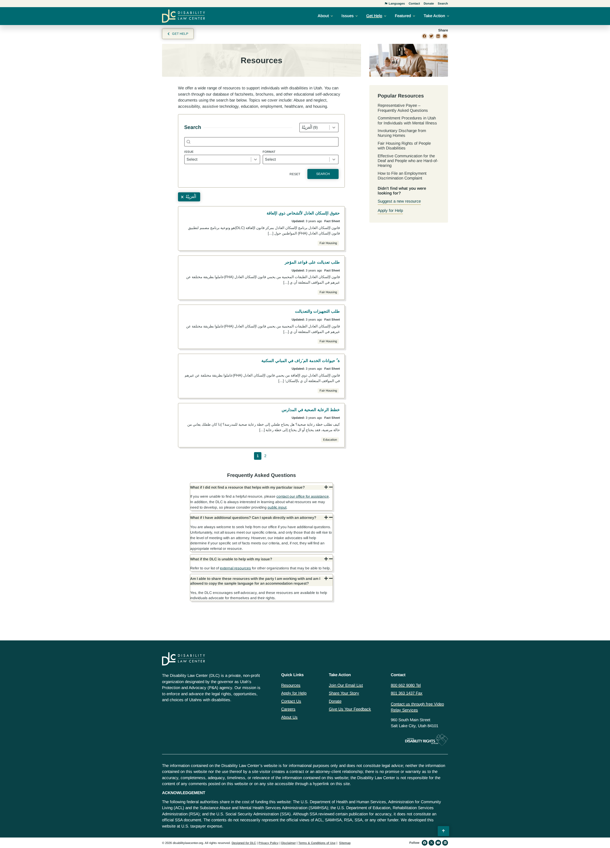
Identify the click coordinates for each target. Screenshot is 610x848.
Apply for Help (390, 210)
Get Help (374, 16)
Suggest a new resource (399, 201)
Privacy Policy (269, 843)
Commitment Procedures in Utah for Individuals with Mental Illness (407, 120)
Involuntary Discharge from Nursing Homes (402, 133)
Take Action (434, 16)
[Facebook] (424, 843)
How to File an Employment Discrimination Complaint (402, 175)
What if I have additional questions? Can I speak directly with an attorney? (253, 518)
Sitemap (345, 843)
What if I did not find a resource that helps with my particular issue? (247, 487)
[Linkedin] (445, 843)
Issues (347, 16)
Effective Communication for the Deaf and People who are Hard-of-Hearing (408, 161)
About (323, 16)
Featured (403, 16)
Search (323, 174)
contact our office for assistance (302, 496)
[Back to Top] (443, 831)
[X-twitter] (431, 843)
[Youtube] (438, 843)
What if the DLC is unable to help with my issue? (231, 559)
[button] (424, 36)
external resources (235, 568)
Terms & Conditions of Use (317, 843)
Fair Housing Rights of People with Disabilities (404, 145)
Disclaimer (288, 843)
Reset (295, 174)
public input (277, 507)
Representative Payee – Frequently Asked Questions (403, 107)
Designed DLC (244, 843)
